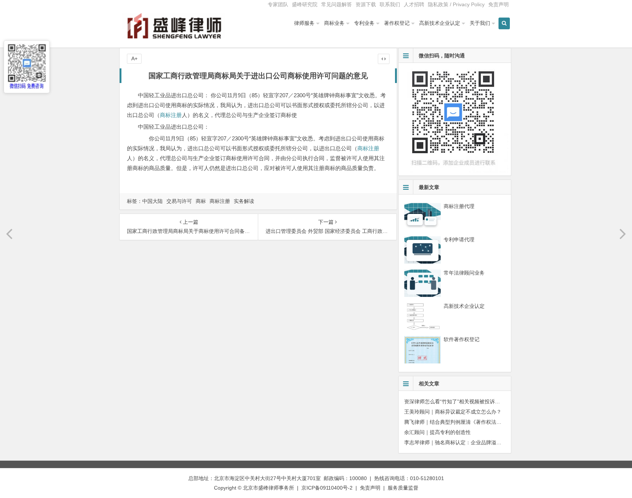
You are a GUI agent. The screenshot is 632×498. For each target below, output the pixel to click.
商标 (201, 201)
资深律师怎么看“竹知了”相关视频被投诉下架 (454, 401)
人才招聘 (414, 4)
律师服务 (304, 23)
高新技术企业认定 (439, 23)
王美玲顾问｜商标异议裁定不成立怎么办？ (452, 412)
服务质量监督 (403, 488)
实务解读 (244, 201)
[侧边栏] (384, 59)
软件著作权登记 (461, 339)
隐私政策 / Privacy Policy (456, 4)
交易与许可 (179, 201)
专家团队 (278, 4)
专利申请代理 (459, 239)
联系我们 (390, 4)
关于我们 (480, 23)
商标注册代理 (459, 206)
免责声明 (498, 4)
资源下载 (366, 4)
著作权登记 (397, 23)
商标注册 (171, 115)
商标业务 (334, 23)
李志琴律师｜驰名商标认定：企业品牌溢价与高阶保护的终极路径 (478, 442)
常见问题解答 (336, 4)
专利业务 (364, 23)
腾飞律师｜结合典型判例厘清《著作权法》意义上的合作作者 (473, 422)
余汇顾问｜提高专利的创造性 (437, 432)
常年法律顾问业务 (464, 273)
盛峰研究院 (304, 4)
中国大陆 (152, 201)
